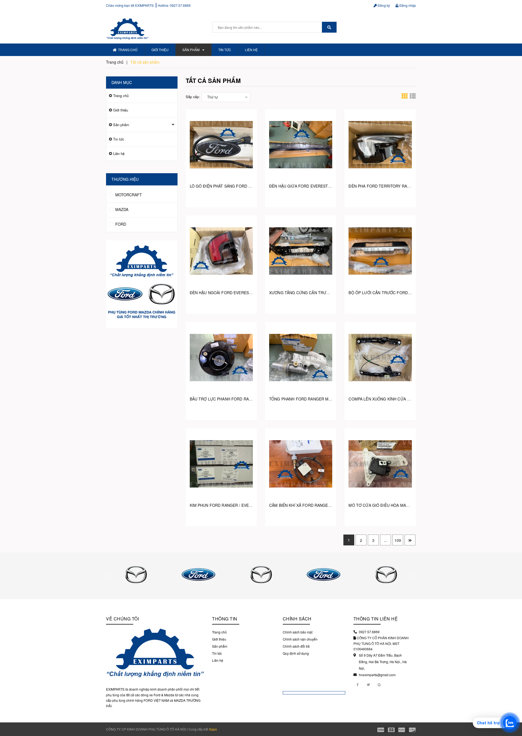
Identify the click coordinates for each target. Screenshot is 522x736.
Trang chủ (128, 49)
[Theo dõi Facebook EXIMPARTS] (357, 684)
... (385, 540)
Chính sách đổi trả (296, 646)
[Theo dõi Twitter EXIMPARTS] (368, 684)
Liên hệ (251, 49)
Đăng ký (383, 5)
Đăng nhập (407, 5)
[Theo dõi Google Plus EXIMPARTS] (379, 684)
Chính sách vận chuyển (300, 639)
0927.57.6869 (180, 5)
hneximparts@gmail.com (377, 674)
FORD (120, 224)
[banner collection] (142, 284)
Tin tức (224, 49)
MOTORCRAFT (128, 194)
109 (397, 540)
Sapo (213, 729)
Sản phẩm (191, 49)
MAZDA (121, 209)
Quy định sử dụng (296, 653)
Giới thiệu (160, 49)
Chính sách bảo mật (297, 632)
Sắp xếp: (193, 96)
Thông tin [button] (224, 619)
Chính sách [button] (297, 619)
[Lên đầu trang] (514, 708)
